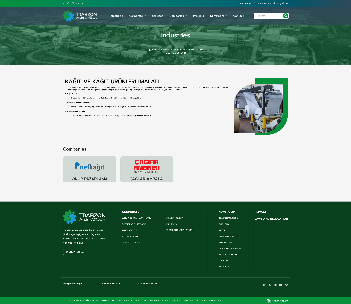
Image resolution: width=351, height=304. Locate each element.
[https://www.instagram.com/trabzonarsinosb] (64, 3)
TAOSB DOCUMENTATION (179, 230)
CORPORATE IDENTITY (231, 248)
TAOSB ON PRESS (228, 254)
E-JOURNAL (225, 224)
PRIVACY (261, 212)
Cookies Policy (171, 300)
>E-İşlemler (245, 3)
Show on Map (77, 252)
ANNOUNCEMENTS (228, 236)
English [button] (281, 3)
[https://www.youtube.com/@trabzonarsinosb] (78, 3)
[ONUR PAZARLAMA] (89, 167)
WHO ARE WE (129, 230)
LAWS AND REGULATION (271, 219)
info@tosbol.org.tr (72, 283)
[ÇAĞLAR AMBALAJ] (147, 167)
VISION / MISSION (131, 236)
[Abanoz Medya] (277, 300)
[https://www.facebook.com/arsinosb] (68, 3)
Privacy (154, 300)
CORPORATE (130, 212)
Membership (264, 3)
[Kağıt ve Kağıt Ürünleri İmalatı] (261, 108)
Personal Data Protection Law (203, 300)
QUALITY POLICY (131, 242)
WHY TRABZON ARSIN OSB (136, 218)
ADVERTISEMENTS (228, 218)
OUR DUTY (171, 224)
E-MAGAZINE (225, 242)
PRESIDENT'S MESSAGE (134, 224)
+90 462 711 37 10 (110, 283)
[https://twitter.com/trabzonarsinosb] (82, 3)
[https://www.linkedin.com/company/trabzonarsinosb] (73, 3)
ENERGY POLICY (174, 218)
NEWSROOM (227, 212)
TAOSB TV (224, 266)
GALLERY (223, 260)
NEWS (222, 230)
